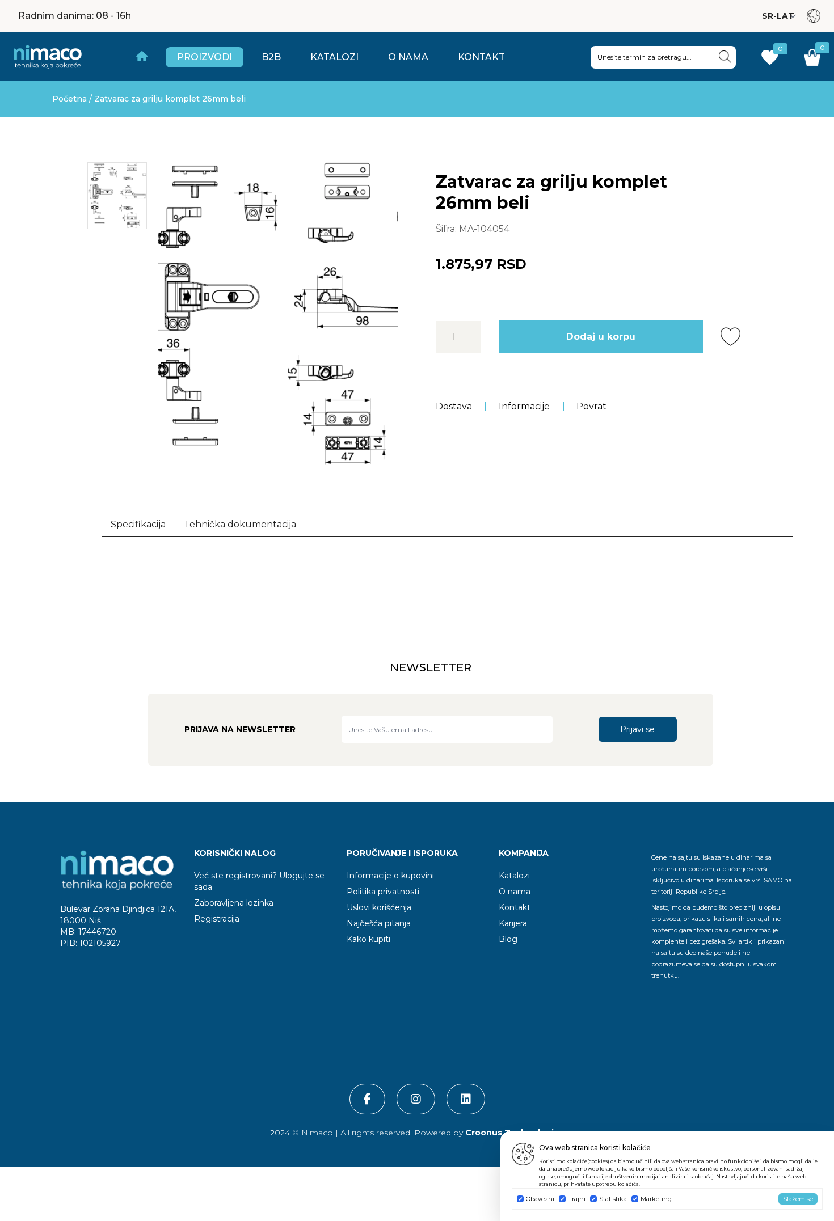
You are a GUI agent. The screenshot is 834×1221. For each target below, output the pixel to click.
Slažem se (798, 1199)
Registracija (216, 919)
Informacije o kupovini (390, 876)
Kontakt (481, 57)
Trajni (577, 1199)
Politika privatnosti (383, 891)
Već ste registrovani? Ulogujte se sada (259, 881)
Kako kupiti (368, 939)
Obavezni (540, 1199)
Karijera (513, 923)
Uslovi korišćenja (379, 907)
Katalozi (334, 57)
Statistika (613, 1199)
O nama (408, 57)
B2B (271, 57)
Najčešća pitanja (379, 923)
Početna (69, 99)
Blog (508, 939)
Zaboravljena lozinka (233, 903)
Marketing (656, 1199)
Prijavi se (637, 729)
